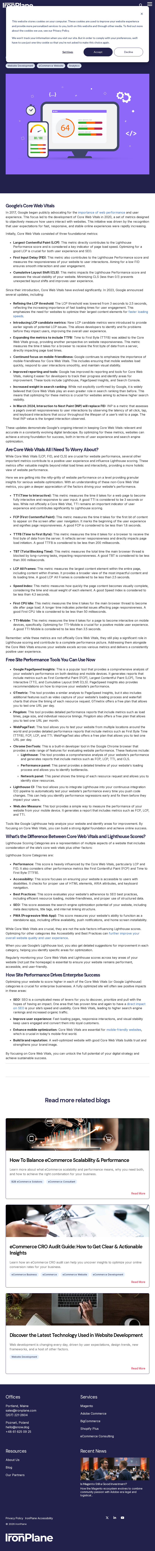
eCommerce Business (24, 1274)
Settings (67, 52)
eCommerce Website (51, 65)
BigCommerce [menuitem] (90, 1421)
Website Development (20, 65)
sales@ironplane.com (21, 1410)
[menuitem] (15, 1518)
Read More (138, 1193)
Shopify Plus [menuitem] (89, 1428)
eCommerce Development (108, 1274)
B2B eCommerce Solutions (27, 1181)
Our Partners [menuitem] (15, 1475)
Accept (98, 52)
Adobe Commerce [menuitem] (93, 1413)
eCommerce (50, 1274)
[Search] (140, 5)
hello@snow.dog (17, 1427)
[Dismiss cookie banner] (141, 14)
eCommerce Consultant (61, 1181)
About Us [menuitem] (12, 1460)
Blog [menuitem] (9, 1467)
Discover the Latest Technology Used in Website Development (76, 1335)
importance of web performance (101, 212)
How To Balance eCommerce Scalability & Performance (69, 1160)
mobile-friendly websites (123, 1030)
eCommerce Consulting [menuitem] (97, 1436)
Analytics (74, 65)
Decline (128, 52)
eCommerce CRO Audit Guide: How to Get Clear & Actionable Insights (76, 1249)
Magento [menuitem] (86, 1406)
